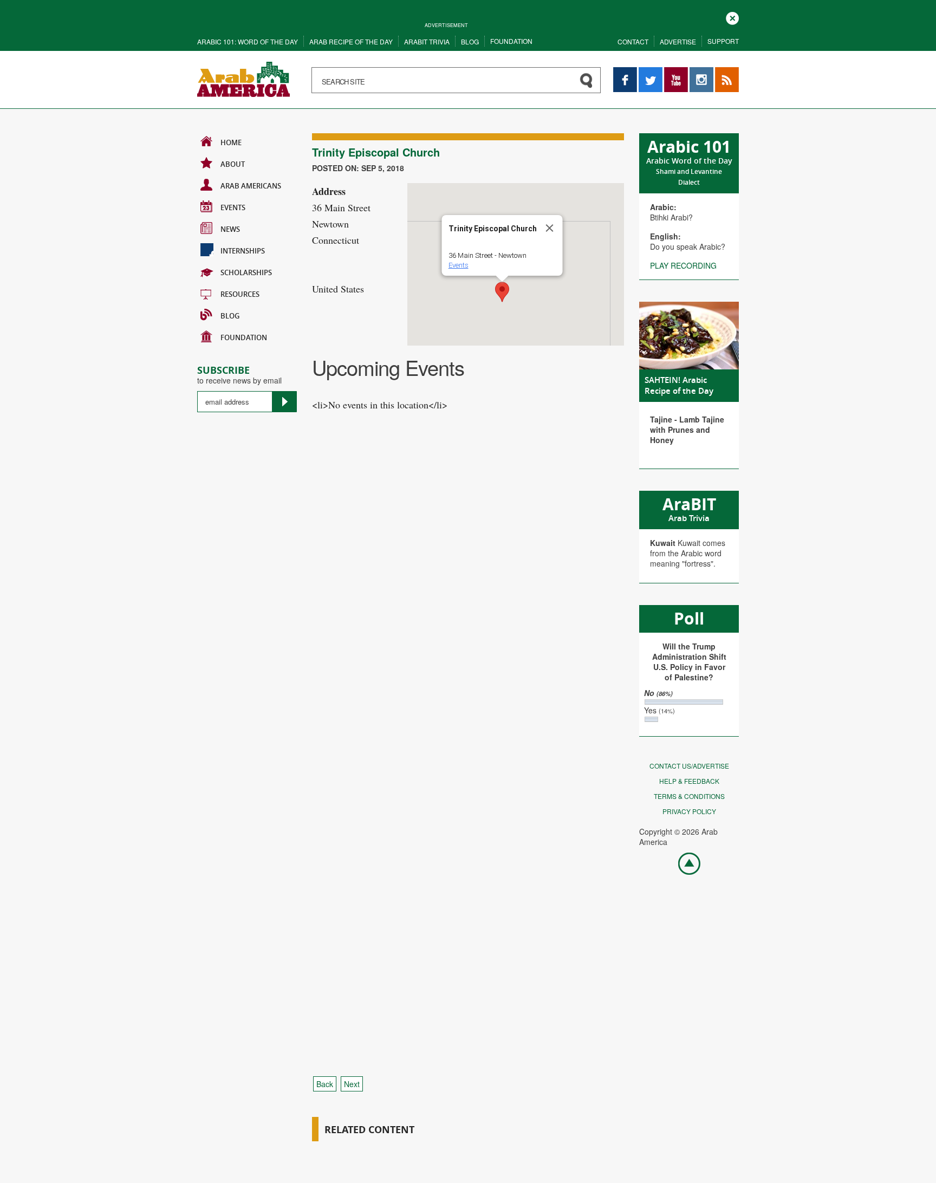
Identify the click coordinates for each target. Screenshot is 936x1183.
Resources (239, 294)
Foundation (511, 41)
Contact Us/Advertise (689, 765)
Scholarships (246, 272)
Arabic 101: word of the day (247, 41)
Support (723, 41)
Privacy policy (689, 811)
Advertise (678, 41)
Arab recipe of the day (351, 41)
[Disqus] (468, 627)
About (232, 164)
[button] (502, 292)
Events (232, 207)
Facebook (625, 72)
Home (231, 142)
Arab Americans (250, 186)
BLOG (229, 316)
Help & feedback (689, 780)
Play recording (683, 265)
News (230, 229)
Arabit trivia (427, 41)
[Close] (550, 228)
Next (352, 1083)
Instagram (701, 72)
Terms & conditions (689, 796)
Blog (470, 41)
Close (732, 17)
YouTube (676, 72)
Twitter (650, 72)
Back (324, 1083)
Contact (633, 41)
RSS (722, 72)
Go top (683, 863)
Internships (242, 251)
